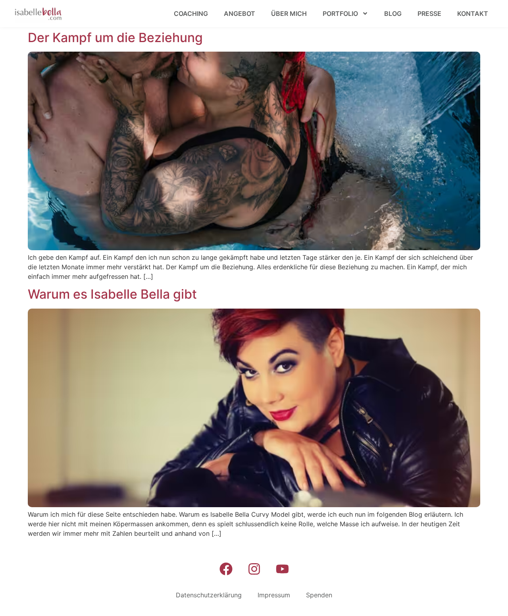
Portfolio (340, 13)
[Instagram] (254, 569)
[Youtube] (282, 569)
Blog (393, 13)
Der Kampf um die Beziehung (115, 37)
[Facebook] (226, 569)
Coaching (191, 13)
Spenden (319, 595)
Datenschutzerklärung (209, 595)
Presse (429, 13)
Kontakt (472, 13)
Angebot (239, 13)
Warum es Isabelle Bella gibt (112, 294)
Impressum (274, 595)
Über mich (289, 13)
